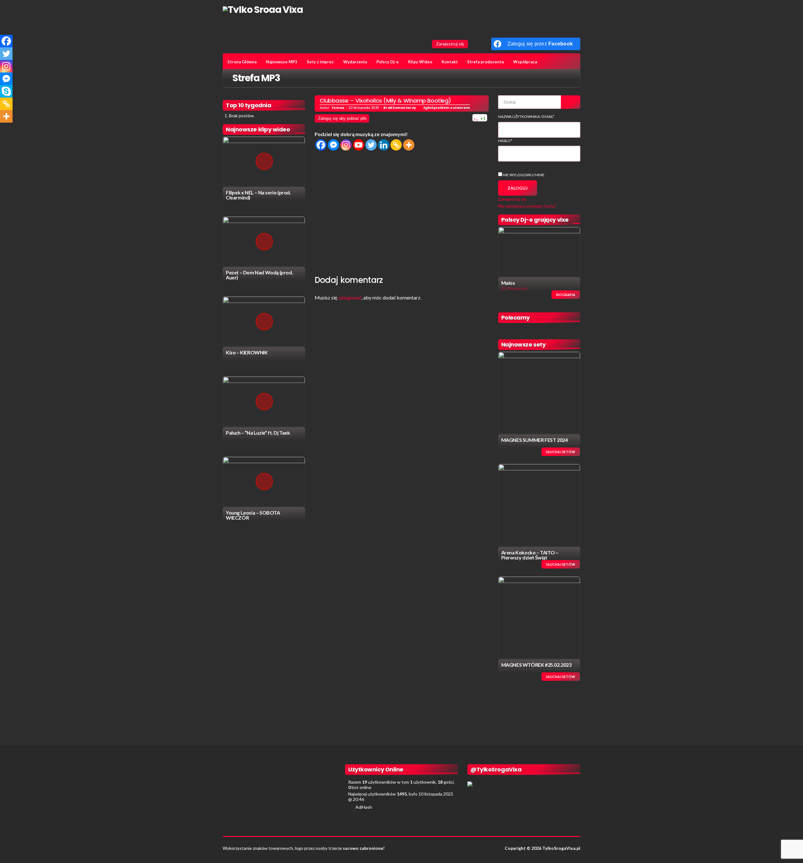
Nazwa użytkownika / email (526, 116)
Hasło (505, 140)
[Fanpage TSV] (474, 43)
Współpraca (525, 61)
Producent (518, 288)
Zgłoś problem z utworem (446, 108)
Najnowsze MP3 (281, 61)
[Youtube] (358, 145)
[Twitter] (371, 145)
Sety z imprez (320, 61)
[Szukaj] (570, 102)
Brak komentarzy (399, 108)
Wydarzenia (355, 61)
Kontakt (450, 61)
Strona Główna (242, 61)
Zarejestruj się (450, 43)
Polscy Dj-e (387, 61)
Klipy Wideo (420, 61)
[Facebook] (321, 145)
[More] (408, 145)
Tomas (337, 108)
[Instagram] (346, 145)
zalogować (349, 297)
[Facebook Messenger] (333, 145)
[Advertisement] (402, 211)
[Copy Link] (396, 145)
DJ (503, 288)
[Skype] (6, 91)
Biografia (565, 295)
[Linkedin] (383, 145)
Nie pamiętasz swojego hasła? (527, 206)
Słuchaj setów (560, 452)
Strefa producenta (485, 61)
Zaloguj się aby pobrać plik (342, 118)
